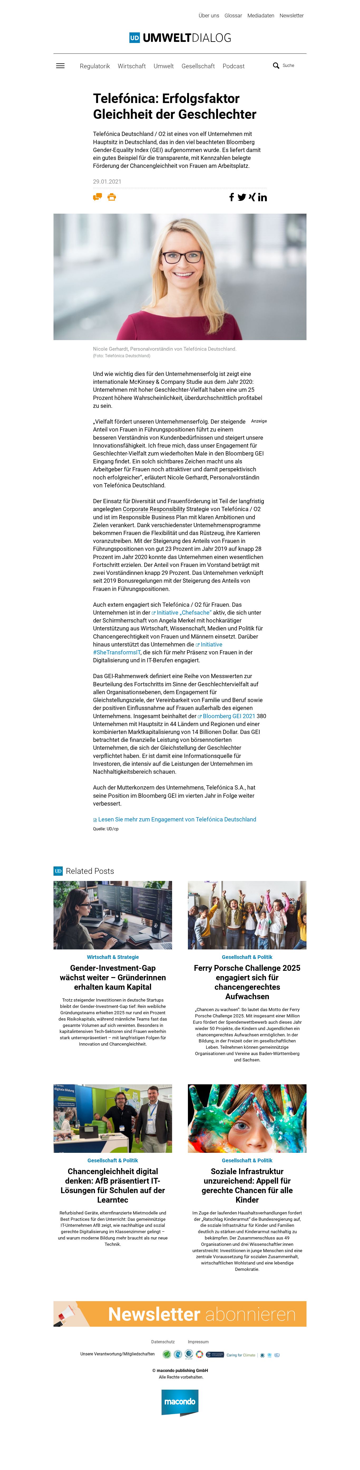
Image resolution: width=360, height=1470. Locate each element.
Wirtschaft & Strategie (113, 957)
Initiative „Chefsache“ (184, 612)
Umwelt (164, 66)
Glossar (233, 15)
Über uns (209, 15)
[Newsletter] (180, 1314)
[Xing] (253, 199)
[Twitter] (242, 199)
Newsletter (292, 15)
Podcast (234, 66)
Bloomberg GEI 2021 (229, 716)
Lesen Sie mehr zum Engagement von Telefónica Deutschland (177, 819)
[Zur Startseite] (180, 37)
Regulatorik (95, 66)
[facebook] (232, 199)
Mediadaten (260, 15)
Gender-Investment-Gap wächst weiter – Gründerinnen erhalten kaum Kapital (113, 977)
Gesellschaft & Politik (247, 957)
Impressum (198, 1341)
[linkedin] (262, 199)
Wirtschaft (132, 66)
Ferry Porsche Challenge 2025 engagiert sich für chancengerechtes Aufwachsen (247, 982)
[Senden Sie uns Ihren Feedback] (97, 198)
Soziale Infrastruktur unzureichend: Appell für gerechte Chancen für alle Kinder (247, 1185)
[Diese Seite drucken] (111, 198)
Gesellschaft (198, 66)
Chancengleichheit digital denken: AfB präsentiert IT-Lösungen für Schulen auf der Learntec (113, 1185)
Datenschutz (163, 1341)
